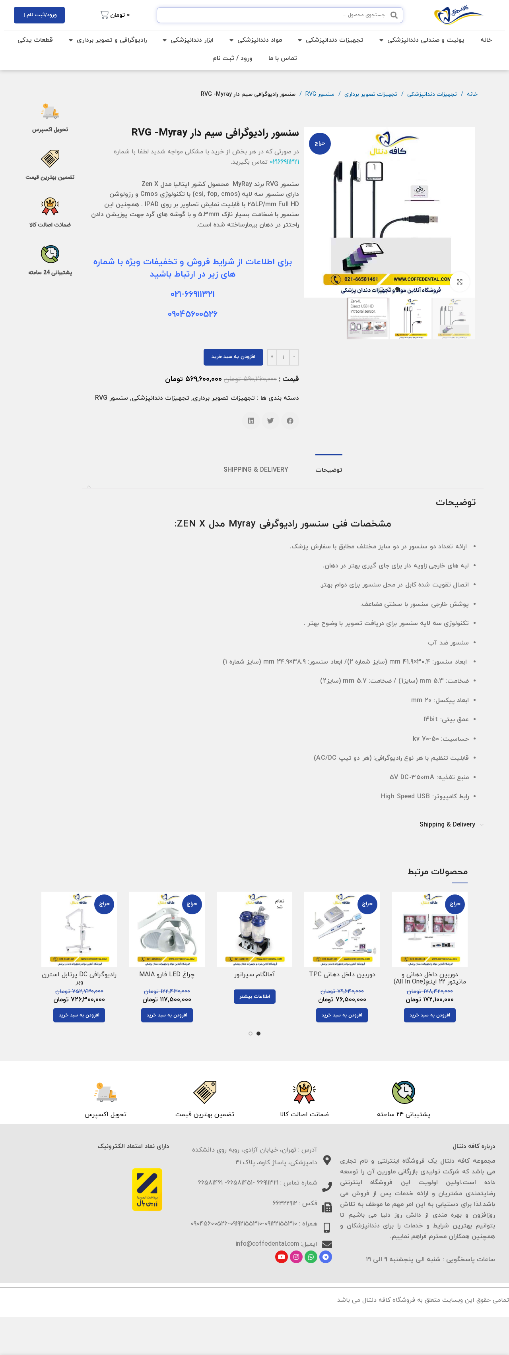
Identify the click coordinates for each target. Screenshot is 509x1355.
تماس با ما (282, 58)
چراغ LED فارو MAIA (166, 974)
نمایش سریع (398, 922)
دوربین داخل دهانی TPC (342, 974)
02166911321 (284, 162)
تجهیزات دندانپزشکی (334, 40)
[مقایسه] (398, 905)
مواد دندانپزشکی (259, 40)
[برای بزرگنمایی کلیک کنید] (460, 282)
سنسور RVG (319, 94)
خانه (486, 40)
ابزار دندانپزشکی (192, 40)
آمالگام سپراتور (254, 974)
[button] (290, 421)
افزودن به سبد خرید (233, 356)
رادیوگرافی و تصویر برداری (112, 40)
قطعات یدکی (35, 40)
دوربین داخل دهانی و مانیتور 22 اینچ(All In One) (430, 978)
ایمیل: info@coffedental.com (276, 1244)
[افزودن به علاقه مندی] (398, 940)
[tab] (329, 470)
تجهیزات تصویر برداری (370, 94)
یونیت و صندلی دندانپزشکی (425, 40)
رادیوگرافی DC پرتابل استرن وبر (79, 978)
